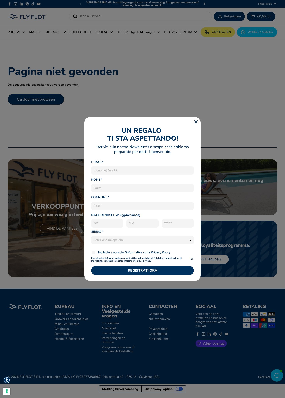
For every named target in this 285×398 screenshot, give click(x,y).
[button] (6, 380)
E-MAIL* (97, 162)
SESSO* (97, 232)
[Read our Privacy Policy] (191, 258)
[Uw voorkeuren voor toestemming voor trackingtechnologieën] (6, 391)
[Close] (196, 121)
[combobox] (142, 240)
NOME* (96, 180)
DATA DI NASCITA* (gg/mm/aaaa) (115, 215)
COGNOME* (100, 197)
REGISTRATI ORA (142, 270)
